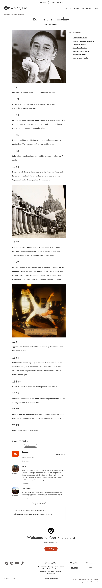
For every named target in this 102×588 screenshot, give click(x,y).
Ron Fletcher (19, 14)
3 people (57, 454)
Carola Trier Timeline (80, 48)
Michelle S (25, 452)
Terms (56, 567)
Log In (96, 8)
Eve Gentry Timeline (79, 44)
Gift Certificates (42, 567)
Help (48, 563)
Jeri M (24, 466)
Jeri (29, 492)
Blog (54, 563)
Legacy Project (9, 14)
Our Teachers (86, 8)
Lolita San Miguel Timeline (81, 51)
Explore (62, 567)
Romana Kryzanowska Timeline (83, 41)
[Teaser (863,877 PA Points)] (15, 495)
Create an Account (31, 514)
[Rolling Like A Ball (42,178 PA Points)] (15, 473)
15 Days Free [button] (54, 2)
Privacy (50, 567)
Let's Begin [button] (51, 549)
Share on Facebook (51, 24)
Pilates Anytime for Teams (50, 569)
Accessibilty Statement (51, 579)
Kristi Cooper (26, 488)
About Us (68, 8)
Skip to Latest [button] (30, 446)
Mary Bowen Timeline (80, 55)
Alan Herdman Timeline (80, 58)
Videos (76, 8)
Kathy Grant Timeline (80, 38)
